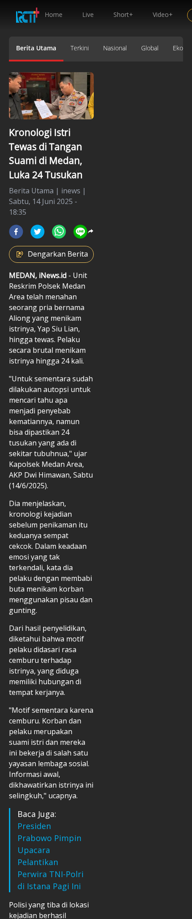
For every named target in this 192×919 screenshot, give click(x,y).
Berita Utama (36, 48)
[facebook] (16, 232)
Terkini (80, 48)
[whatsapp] (59, 232)
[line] (80, 232)
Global (150, 48)
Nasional (115, 48)
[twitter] (37, 232)
